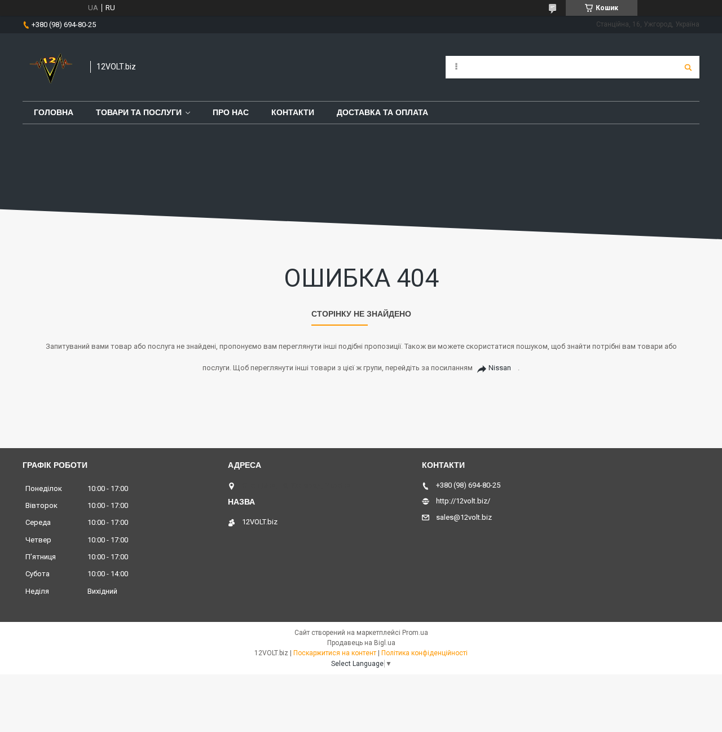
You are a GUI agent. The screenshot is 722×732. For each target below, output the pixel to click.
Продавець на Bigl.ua (361, 643)
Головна (53, 112)
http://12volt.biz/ (463, 501)
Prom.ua (415, 633)
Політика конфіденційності (424, 653)
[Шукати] (688, 67)
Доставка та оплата (382, 112)
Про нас (231, 112)
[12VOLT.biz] (51, 67)
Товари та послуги (139, 112)
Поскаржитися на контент (334, 653)
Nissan (499, 367)
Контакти (292, 112)
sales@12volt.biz (464, 517)
